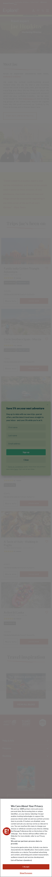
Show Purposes (26, 873)
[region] (26, 837)
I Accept (26, 867)
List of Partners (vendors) (21, 860)
